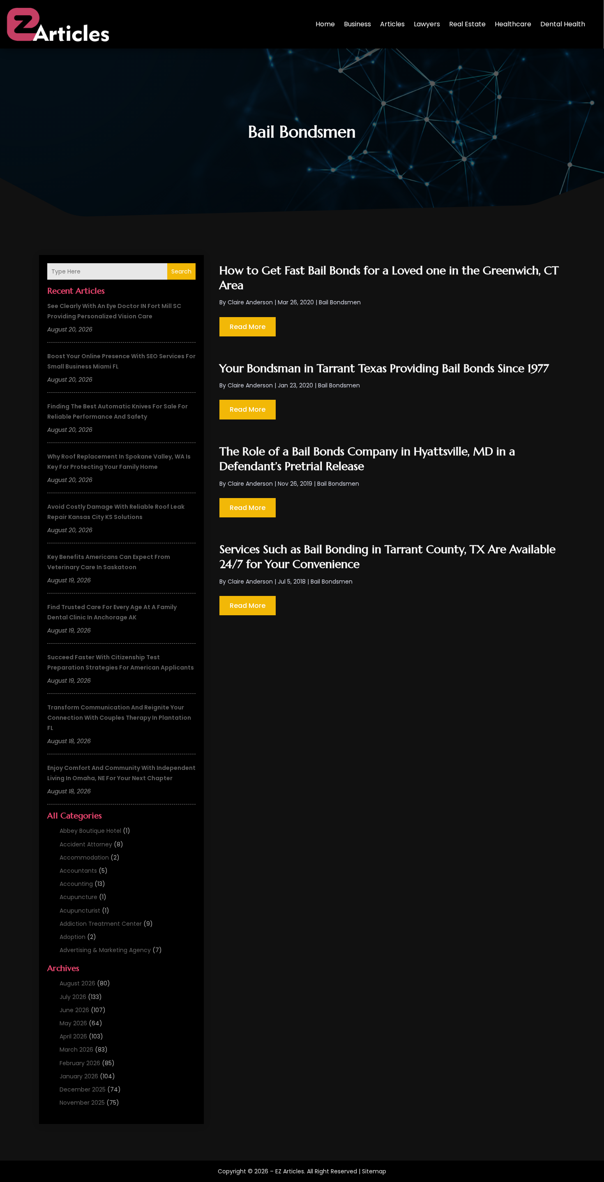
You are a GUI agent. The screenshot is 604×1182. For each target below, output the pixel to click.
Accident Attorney (86, 844)
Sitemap (374, 1171)
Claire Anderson (250, 302)
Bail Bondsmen (340, 302)
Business (357, 24)
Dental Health (562, 24)
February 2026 (80, 1063)
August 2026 (77, 983)
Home (325, 24)
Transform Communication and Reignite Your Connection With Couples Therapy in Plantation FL (119, 717)
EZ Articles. (290, 1171)
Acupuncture (78, 897)
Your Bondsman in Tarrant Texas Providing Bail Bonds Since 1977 (384, 368)
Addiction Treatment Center (101, 924)
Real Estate (467, 24)
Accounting (76, 884)
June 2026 (74, 1010)
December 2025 (83, 1089)
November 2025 (82, 1103)
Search (181, 271)
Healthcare (513, 24)
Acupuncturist (80, 910)
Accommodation (84, 857)
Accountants (78, 871)
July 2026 (73, 997)
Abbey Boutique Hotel (90, 831)
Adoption (72, 937)
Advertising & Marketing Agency (105, 950)
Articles (392, 24)
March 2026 (76, 1049)
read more (247, 326)
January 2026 (79, 1076)
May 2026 (73, 1023)
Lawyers (427, 24)
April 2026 (73, 1036)
